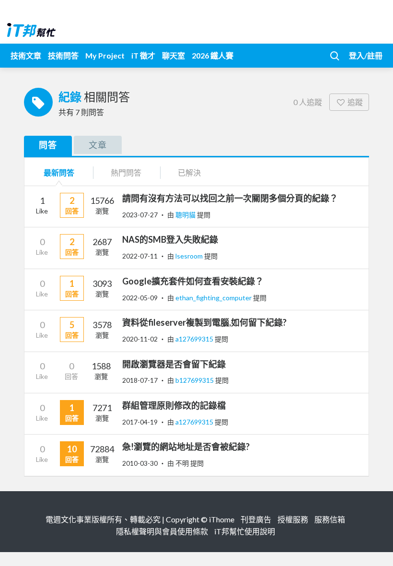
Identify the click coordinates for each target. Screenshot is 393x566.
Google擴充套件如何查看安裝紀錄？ (193, 281)
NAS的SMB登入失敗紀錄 (170, 239)
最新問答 (59, 172)
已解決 (189, 172)
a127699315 (195, 339)
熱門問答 (126, 172)
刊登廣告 (256, 519)
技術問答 (63, 55)
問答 (48, 145)
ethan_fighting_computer (214, 298)
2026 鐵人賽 (212, 55)
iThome (221, 519)
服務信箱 (329, 519)
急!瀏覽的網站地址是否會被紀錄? (186, 446)
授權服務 (292, 519)
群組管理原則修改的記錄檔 (174, 405)
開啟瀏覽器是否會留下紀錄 (174, 364)
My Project (105, 55)
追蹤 (355, 101)
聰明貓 (186, 215)
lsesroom (189, 256)
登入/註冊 (365, 55)
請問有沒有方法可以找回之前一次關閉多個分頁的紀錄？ (230, 198)
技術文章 (26, 55)
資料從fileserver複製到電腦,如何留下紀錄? (204, 322)
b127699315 (195, 380)
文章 (98, 145)
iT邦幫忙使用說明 (244, 531)
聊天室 (173, 55)
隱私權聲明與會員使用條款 (162, 531)
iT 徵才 (143, 55)
